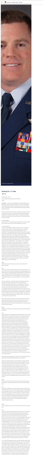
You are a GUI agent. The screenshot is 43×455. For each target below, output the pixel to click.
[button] (2, 2)
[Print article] (3, 194)
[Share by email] (5, 194)
